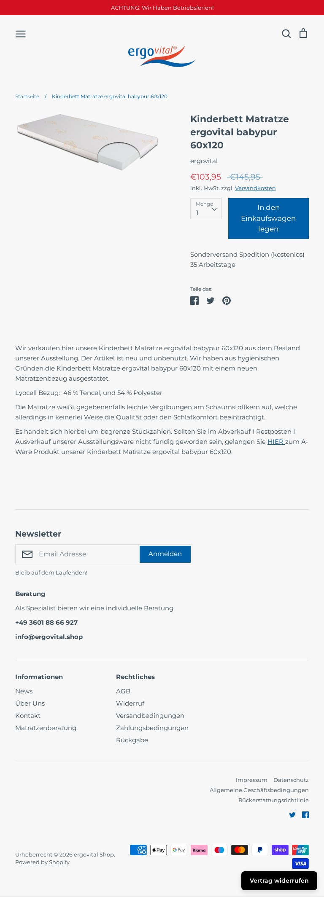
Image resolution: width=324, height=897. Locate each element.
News (23, 691)
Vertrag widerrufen (279, 880)
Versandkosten (255, 188)
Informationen (39, 677)
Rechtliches (135, 677)
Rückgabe (132, 740)
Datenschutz (291, 779)
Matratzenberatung (45, 728)
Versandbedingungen (150, 716)
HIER (275, 442)
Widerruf (130, 703)
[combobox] (206, 208)
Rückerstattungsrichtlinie (273, 800)
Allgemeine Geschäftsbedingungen (259, 790)
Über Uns (30, 703)
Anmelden (165, 554)
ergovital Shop (94, 854)
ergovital (204, 161)
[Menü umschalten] (20, 33)
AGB (123, 691)
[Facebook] (302, 814)
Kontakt (27, 716)
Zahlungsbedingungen (152, 728)
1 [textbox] (197, 213)
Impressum (251, 779)
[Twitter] (289, 814)
